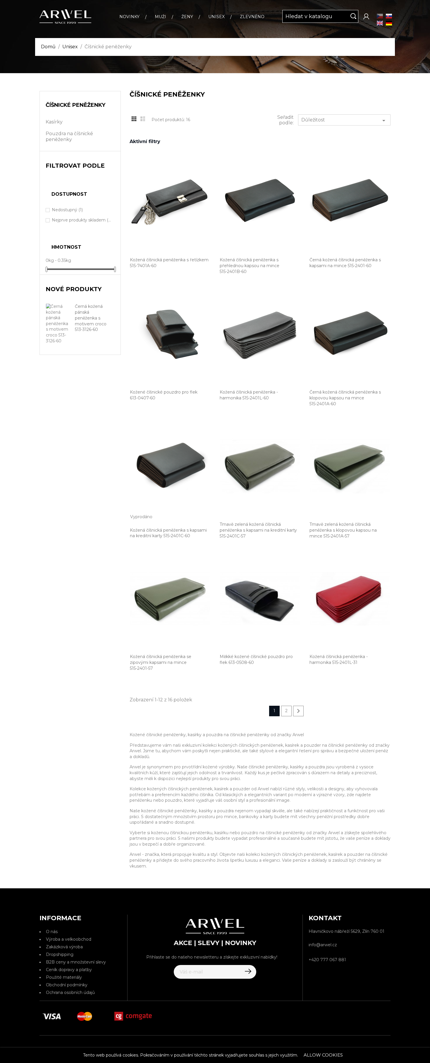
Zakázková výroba (64, 946)
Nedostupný (67, 209)
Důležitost (344, 120)
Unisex (216, 16)
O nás (52, 931)
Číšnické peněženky (75, 105)
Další (298, 711)
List (142, 118)
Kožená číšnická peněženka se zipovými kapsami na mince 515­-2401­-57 (160, 662)
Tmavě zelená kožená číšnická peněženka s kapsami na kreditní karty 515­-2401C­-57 (258, 530)
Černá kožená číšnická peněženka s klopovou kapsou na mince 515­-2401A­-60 (345, 397)
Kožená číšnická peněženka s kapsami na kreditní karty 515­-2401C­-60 (168, 533)
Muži (160, 16)
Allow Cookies (323, 1055)
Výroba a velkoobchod (68, 939)
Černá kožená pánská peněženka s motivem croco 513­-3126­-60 (90, 318)
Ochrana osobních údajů (70, 992)
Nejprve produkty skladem (82, 220)
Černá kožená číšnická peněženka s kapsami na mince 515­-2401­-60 (345, 262)
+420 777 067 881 (327, 959)
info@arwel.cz (323, 944)
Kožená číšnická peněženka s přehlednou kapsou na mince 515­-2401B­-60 (249, 265)
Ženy (187, 16)
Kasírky (54, 122)
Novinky (129, 16)
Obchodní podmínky (66, 985)
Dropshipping (59, 954)
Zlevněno (252, 16)
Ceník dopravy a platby (69, 969)
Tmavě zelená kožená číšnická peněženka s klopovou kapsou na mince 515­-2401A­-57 (343, 530)
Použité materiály (64, 977)
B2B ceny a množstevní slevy (76, 962)
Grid (134, 118)
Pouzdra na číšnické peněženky (69, 136)
